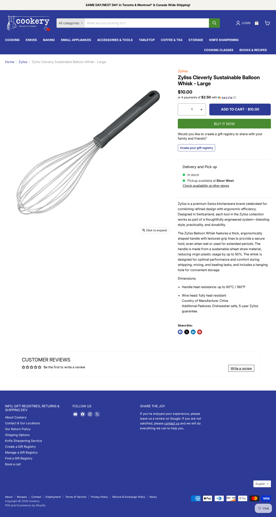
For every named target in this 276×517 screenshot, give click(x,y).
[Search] (214, 23)
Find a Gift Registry (18, 458)
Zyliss (23, 62)
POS (7, 505)
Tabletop (147, 40)
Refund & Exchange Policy (128, 496)
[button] (224, 97)
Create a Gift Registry (20, 447)
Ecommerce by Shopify (31, 505)
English (260, 483)
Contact (36, 496)
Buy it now (224, 124)
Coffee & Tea (171, 40)
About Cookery (15, 417)
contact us (171, 423)
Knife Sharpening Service (23, 441)
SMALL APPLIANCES (76, 40)
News (153, 496)
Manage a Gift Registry (21, 452)
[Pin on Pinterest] (199, 332)
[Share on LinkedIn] (193, 332)
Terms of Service (75, 496)
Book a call (13, 464)
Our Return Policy (18, 429)
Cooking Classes (218, 50)
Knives (31, 40)
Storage (196, 40)
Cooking (12, 40)
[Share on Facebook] (180, 332)
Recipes (22, 496)
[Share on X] (186, 332)
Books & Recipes (253, 50)
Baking (49, 40)
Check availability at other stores (206, 185)
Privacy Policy (99, 496)
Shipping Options (17, 435)
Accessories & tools (115, 40)
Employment (53, 496)
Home (9, 62)
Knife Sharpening (224, 40)
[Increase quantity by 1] (201, 109)
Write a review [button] (241, 368)
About (9, 496)
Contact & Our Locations (22, 423)
